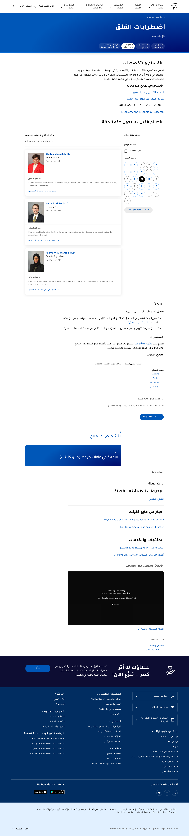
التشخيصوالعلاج (143, 46)
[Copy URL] (99, 598)
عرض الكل (154, 387)
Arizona (155, 374)
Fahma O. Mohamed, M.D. (61, 253)
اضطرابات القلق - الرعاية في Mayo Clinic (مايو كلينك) (136, 406)
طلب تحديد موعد (152, 417)
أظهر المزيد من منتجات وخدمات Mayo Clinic (140, 555)
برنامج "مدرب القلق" (139, 322)
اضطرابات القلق (140, 27)
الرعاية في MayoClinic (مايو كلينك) (109, 46)
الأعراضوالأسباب (158, 46)
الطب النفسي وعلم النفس (148, 92)
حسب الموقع (130, 145)
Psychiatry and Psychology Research (142, 112)
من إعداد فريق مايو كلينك (150, 399)
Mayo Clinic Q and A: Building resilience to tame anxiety (134, 520)
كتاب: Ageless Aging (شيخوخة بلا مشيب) (142, 548)
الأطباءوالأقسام (128, 46)
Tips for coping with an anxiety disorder (142, 527)
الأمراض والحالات (154, 18)
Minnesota (154, 383)
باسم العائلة (130, 158)
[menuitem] (158, 46)
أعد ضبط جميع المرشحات (138, 210)
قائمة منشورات (143, 344)
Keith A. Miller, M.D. (57, 203)
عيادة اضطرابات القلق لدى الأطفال (144, 99)
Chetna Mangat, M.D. (58, 154)
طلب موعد (156, 36)
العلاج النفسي (156, 499)
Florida (156, 378)
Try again (115, 604)
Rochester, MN (135, 151)
